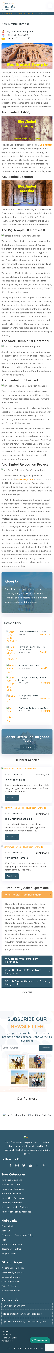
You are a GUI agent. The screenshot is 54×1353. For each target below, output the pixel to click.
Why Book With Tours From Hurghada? (21, 960)
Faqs (4, 1240)
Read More (45, 634)
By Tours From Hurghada (20, 31)
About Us (6, 1230)
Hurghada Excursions (12, 1180)
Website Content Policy (13, 1268)
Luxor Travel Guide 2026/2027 (32, 631)
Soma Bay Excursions (12, 1202)
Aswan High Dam (15, 779)
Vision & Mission (9, 1286)
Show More (27, 992)
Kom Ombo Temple (16, 857)
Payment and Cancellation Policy (17, 1235)
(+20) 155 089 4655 (16, 1306)
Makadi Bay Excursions (13, 1198)
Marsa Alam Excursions (13, 1189)
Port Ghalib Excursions (12, 1193)
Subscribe (46, 1047)
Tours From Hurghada (36, 1348)
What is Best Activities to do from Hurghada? (25, 983)
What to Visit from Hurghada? (23, 894)
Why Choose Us (9, 1253)
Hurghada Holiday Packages (15, 1207)
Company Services (10, 1281)
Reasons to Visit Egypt (29, 665)
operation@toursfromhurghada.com (24, 1314)
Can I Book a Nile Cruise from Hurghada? (23, 971)
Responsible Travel (11, 1290)
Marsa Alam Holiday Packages (16, 1211)
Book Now (27, 747)
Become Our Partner (11, 1249)
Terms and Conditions (12, 1244)
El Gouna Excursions (11, 1184)
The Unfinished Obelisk (18, 818)
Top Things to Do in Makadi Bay (33, 708)
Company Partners (11, 1277)
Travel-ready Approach (13, 1272)
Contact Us (6, 1334)
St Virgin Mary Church (28, 696)
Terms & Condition (9, 1338)
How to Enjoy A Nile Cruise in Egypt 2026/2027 (32, 648)
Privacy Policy (8, 1226)
